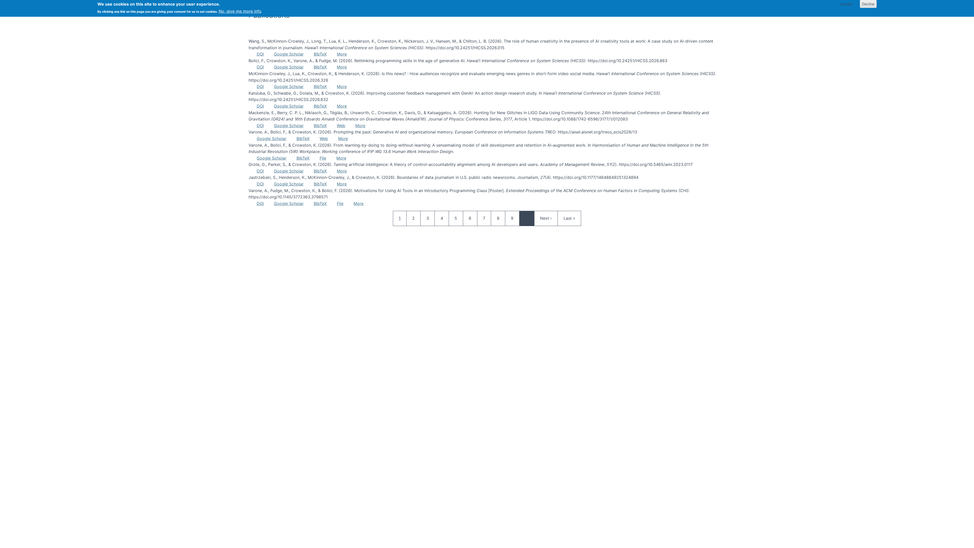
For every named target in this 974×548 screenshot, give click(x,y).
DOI (260, 54)
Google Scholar (289, 54)
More (342, 54)
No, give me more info (240, 11)
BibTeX (320, 54)
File (323, 158)
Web (341, 125)
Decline (868, 4)
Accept (846, 4)
